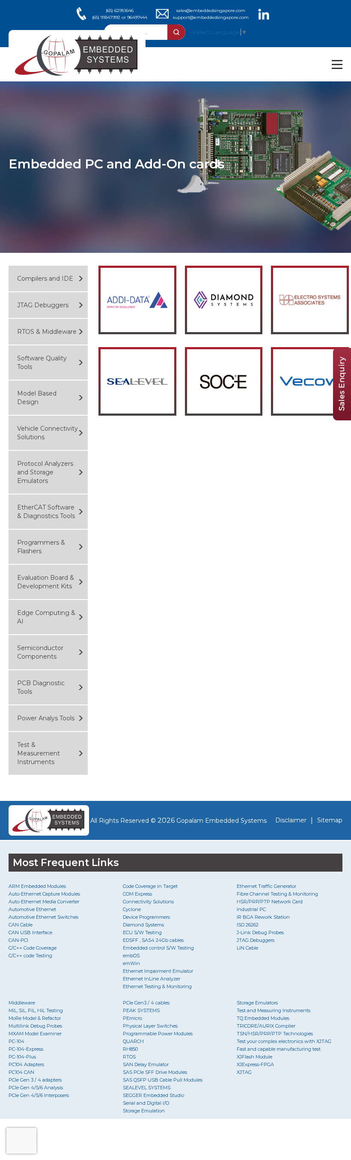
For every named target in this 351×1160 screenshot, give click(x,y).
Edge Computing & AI (46, 617)
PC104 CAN (21, 1072)
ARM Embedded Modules (37, 886)
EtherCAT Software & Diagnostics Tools (46, 512)
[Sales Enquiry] (342, 418)
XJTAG (244, 1072)
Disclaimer (290, 820)
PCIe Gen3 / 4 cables (146, 1003)
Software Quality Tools (42, 362)
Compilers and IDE (45, 278)
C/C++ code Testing (30, 956)
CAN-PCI (18, 940)
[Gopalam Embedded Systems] (46, 820)
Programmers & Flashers (41, 547)
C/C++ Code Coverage (33, 948)
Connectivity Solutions (148, 902)
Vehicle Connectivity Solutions (47, 433)
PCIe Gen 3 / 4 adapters (35, 1080)
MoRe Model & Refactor (35, 1018)
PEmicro (132, 1018)
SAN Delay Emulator (146, 1064)
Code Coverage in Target (150, 886)
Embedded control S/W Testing (158, 948)
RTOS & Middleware (47, 332)
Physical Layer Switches (150, 1026)
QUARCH (133, 1041)
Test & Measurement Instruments (38, 753)
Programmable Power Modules (158, 1034)
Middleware (22, 1003)
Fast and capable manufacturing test (279, 1049)
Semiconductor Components (40, 652)
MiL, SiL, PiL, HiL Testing (36, 1010)
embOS (131, 956)
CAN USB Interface (30, 932)
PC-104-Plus (22, 1057)
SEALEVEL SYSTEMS (146, 1088)
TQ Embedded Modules (263, 1018)
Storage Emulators (257, 1003)
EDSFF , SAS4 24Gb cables (153, 940)
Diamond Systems (143, 925)
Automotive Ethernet (32, 909)
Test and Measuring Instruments (273, 1010)
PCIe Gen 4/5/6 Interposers (39, 1095)
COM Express (137, 894)
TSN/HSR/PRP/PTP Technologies (275, 1034)
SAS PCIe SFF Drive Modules (155, 1072)
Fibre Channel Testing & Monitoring (277, 894)
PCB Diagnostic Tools (41, 687)
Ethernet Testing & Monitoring (157, 986)
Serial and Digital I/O (146, 1103)
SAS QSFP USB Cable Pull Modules (162, 1080)
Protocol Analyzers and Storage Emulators (45, 472)
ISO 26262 (248, 925)
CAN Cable (21, 925)
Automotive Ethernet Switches (43, 917)
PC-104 (16, 1041)
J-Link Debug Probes (260, 932)
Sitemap (329, 820)
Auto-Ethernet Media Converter (44, 902)
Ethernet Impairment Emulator (158, 971)
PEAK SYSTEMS (141, 1010)
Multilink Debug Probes (35, 1026)
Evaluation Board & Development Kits (45, 582)
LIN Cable (247, 948)
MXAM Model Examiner (35, 1034)
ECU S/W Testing (142, 932)
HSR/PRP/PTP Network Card (270, 902)
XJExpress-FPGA (255, 1064)
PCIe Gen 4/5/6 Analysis (36, 1088)
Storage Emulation (144, 1111)
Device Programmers (146, 917)
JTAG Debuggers (42, 305)
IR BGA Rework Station (263, 917)
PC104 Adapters (26, 1064)
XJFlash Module (254, 1057)
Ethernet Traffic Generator (266, 886)
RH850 (130, 1049)
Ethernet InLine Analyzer (151, 979)
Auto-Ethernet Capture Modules (44, 894)
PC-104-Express (26, 1049)
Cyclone (132, 909)
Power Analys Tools (45, 718)
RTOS (129, 1057)
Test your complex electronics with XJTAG (284, 1041)
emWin (131, 963)
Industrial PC (251, 909)
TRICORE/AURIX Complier (266, 1026)
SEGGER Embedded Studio (153, 1095)
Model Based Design (37, 398)
